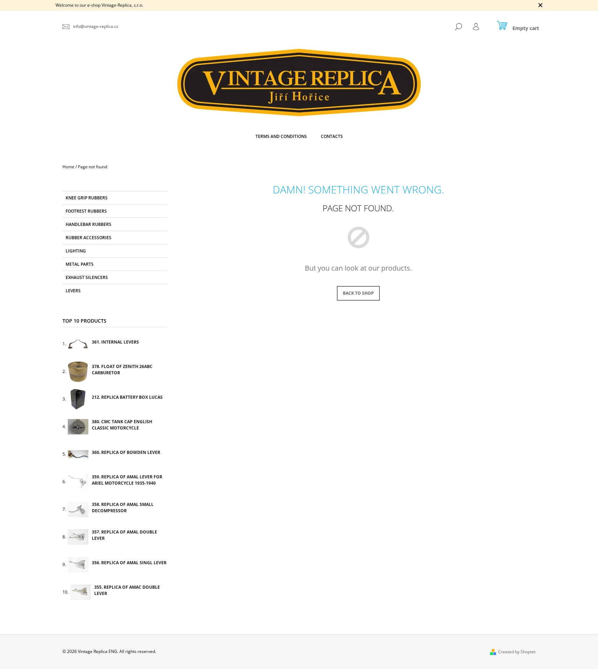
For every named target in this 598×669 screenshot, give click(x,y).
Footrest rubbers (86, 211)
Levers (73, 291)
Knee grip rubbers (87, 198)
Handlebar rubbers (88, 224)
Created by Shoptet (517, 652)
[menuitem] (281, 136)
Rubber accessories (88, 238)
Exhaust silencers (87, 277)
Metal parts (80, 264)
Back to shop (358, 293)
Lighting (76, 251)
